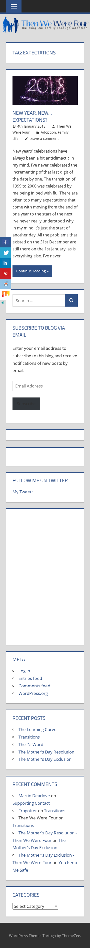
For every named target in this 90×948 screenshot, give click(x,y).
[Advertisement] (45, 579)
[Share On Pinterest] (5, 273)
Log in (24, 671)
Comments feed (34, 686)
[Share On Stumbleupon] (5, 294)
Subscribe (26, 403)
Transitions (29, 737)
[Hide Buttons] (2, 303)
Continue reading (31, 270)
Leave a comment (44, 138)
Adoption (48, 132)
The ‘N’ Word (30, 744)
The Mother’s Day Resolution (46, 752)
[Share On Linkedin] (5, 263)
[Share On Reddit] (5, 284)
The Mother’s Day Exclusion (45, 759)
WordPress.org (33, 693)
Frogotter (27, 810)
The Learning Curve (37, 729)
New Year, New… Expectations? (32, 116)
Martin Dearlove (34, 795)
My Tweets (23, 492)
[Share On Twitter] (5, 252)
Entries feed (30, 678)
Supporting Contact (31, 803)
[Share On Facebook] (5, 242)
